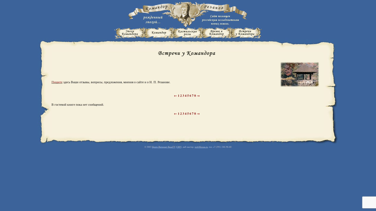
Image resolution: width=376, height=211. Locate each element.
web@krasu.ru (201, 146)
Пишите (57, 82)
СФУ (179, 146)
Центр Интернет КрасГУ (163, 146)
